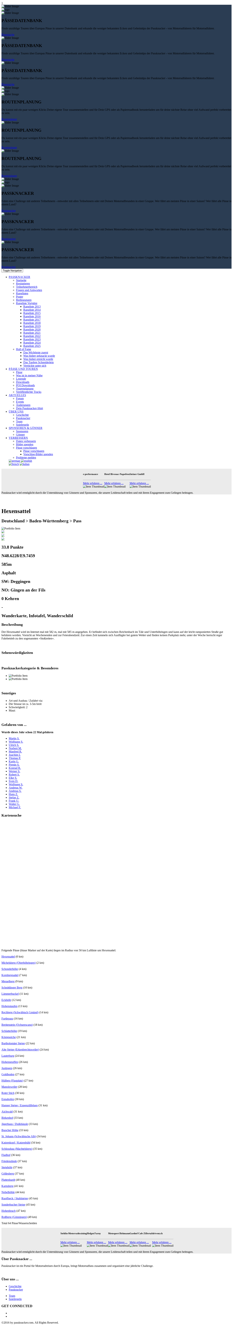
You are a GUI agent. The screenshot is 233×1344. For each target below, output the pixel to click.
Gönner (20, 434)
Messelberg (8, 981)
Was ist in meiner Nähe (29, 375)
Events (20, 401)
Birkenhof (7, 1117)
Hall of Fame (23, 349)
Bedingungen (23, 299)
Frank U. (14, 800)
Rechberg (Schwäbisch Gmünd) (19, 1012)
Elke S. (13, 777)
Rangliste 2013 (32, 306)
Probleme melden (26, 457)
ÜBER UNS (16, 411)
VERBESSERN (18, 437)
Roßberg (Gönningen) (14, 1217)
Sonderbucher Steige (13, 1204)
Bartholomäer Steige (13, 1043)
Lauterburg (7, 1055)
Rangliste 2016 (32, 316)
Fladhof (5, 1155)
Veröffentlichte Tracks (28, 391)
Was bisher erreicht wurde (38, 359)
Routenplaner (9, 119)
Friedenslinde (9, 1161)
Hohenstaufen (9, 1006)
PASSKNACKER (19, 277)
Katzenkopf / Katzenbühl (15, 1142)
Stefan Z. (14, 797)
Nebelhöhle (8, 1192)
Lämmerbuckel (10, 993)
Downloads (22, 382)
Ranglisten (22, 293)
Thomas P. (15, 758)
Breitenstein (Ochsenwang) (17, 1024)
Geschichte (22, 414)
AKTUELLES (17, 395)
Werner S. (14, 771)
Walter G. (14, 804)
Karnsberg (7, 1186)
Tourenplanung (24, 388)
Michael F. (15, 807)
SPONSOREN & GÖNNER (25, 428)
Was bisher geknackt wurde (39, 355)
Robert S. (14, 774)
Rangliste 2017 (32, 319)
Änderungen (23, 405)
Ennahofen (7, 1099)
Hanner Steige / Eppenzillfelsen (19, 1105)
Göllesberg (7, 1173)
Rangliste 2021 (32, 332)
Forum (20, 398)
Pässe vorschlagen (26, 447)
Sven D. (13, 781)
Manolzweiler (9, 1086)
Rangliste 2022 (32, 336)
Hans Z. (13, 794)
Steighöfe (6, 1167)
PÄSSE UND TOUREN (23, 368)
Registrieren (23, 283)
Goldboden (7, 1074)
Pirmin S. (14, 764)
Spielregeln (22, 424)
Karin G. (14, 761)
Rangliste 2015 (32, 313)
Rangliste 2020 (32, 329)
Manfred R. (15, 751)
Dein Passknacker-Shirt (29, 408)
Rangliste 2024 (32, 342)
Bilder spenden (24, 444)
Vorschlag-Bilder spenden (38, 454)
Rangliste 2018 (32, 322)
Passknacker (8, 210)
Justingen (6, 1068)
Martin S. (14, 738)
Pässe (19, 372)
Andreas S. (15, 790)
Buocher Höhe (9, 1130)
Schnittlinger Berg (11, 987)
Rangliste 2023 (32, 339)
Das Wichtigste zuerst (35, 352)
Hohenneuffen (9, 1061)
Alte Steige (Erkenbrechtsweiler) (20, 1049)
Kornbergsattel (9, 975)
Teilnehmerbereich (26, 286)
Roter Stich (7, 1092)
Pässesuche (7, 34)
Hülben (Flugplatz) (12, 1080)
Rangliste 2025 (32, 345)
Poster (19, 296)
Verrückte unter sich (34, 365)
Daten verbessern (26, 441)
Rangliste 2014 (32, 309)
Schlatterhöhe (9, 1030)
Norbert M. (15, 748)
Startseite (21, 280)
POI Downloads (25, 385)
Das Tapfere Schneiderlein (38, 362)
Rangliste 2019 (32, 326)
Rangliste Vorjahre (26, 303)
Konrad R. (15, 767)
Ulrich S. (14, 745)
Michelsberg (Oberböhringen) (18, 962)
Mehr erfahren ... (92, 483)
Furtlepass (7, 1018)
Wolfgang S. (16, 741)
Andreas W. (15, 787)
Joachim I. (15, 754)
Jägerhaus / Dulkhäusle (14, 1124)
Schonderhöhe (9, 968)
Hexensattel (8, 956)
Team (19, 421)
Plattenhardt (8, 1179)
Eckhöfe (6, 999)
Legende (21, 378)
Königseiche (8, 1037)
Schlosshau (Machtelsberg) (16, 1148)
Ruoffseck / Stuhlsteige (14, 1198)
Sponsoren (22, 431)
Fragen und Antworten (29, 290)
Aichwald (7, 1111)
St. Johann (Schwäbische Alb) (18, 1136)
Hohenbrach (8, 1210)
